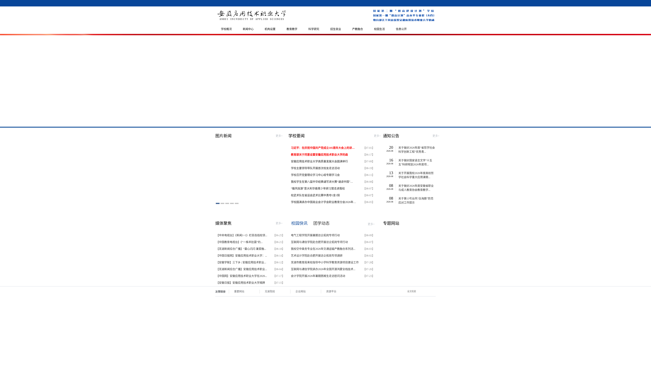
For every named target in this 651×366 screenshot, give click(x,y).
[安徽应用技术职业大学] (252, 20)
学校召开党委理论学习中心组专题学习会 (315, 175)
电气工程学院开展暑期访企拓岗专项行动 (315, 235)
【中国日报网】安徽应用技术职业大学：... (241, 255)
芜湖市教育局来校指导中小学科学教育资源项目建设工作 (325, 262)
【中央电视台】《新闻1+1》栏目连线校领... (241, 235)
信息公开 (401, 29)
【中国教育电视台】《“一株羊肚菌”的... (239, 242)
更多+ (279, 135)
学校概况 (226, 29)
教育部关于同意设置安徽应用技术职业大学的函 (319, 154)
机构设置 (270, 29)
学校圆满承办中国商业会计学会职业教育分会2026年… (323, 202)
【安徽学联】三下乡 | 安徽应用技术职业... (241, 262)
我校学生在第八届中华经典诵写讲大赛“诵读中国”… (322, 181)
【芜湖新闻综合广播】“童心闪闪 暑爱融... (241, 248)
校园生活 (379, 29)
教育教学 (292, 29)
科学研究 (313, 29)
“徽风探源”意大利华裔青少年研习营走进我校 (318, 188)
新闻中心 (248, 29)
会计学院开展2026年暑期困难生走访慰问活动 (318, 275)
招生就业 (335, 29)
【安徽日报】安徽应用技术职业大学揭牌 (240, 282)
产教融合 (357, 29)
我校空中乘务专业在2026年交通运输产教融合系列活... (323, 248)
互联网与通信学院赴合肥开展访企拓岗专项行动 (319, 242)
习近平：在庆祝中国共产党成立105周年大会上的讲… (323, 147)
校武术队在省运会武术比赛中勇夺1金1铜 (315, 195)
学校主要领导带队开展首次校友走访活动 (315, 168)
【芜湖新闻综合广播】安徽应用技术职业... (241, 269)
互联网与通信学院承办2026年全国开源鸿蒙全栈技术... (323, 269)
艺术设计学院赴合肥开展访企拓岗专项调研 (316, 255)
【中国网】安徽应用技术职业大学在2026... (241, 275)
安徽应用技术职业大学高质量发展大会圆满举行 (319, 161)
